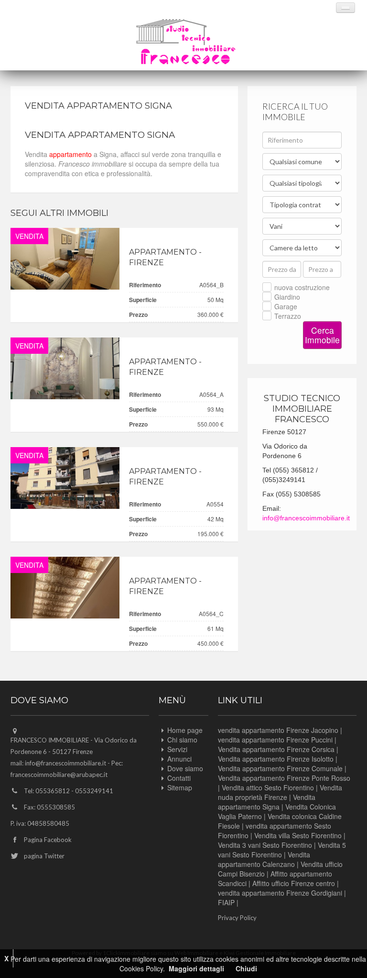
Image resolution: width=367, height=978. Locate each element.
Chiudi (246, 968)
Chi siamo (182, 739)
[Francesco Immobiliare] (186, 41)
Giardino (287, 297)
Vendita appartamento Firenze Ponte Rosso (284, 778)
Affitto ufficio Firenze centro (293, 883)
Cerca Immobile (322, 335)
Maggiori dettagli (196, 968)
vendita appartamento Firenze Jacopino (278, 730)
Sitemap (179, 787)
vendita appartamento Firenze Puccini (275, 739)
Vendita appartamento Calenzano (264, 859)
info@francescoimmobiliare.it (306, 518)
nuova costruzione (302, 287)
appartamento (70, 154)
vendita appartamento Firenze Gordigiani (280, 893)
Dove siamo (185, 768)
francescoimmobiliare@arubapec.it (59, 774)
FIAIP (226, 902)
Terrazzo (287, 316)
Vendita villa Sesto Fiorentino (298, 835)
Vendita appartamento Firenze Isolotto (276, 759)
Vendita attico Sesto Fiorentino (268, 787)
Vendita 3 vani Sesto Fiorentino (265, 845)
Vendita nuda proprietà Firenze (280, 792)
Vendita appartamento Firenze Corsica (276, 749)
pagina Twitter (44, 856)
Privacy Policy (237, 918)
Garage (285, 306)
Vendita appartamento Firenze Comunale (280, 768)
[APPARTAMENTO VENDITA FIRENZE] (65, 259)
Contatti (179, 778)
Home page (185, 730)
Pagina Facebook (48, 839)
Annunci (179, 759)
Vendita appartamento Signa (266, 801)
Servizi (177, 749)
